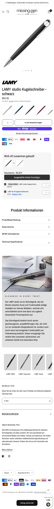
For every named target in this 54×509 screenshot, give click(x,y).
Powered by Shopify (40, 492)
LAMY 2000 (10, 374)
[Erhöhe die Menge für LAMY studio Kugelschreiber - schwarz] (11, 123)
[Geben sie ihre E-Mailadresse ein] (49, 401)
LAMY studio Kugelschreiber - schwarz (28, 184)
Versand (11, 101)
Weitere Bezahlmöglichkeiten (27, 133)
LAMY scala (38, 374)
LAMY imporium (25, 374)
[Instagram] (11, 456)
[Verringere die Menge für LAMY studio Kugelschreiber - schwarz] (4, 123)
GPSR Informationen (10, 233)
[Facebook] (5, 456)
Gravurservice (8, 226)
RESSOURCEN (10, 414)
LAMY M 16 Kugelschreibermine (18, 191)
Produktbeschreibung (11, 219)
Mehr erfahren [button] (7, 450)
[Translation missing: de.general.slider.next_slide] (31, 70)
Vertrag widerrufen (27, 503)
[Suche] (7, 11)
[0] (48, 12)
